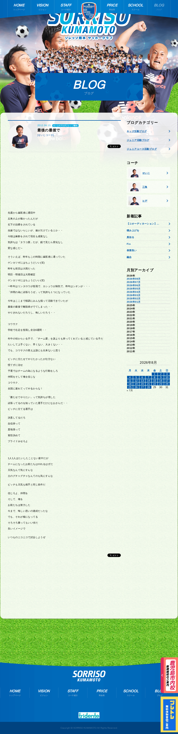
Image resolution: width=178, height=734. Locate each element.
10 (166, 377)
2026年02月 (133, 298)
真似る (130, 237)
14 (148, 380)
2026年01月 (133, 301)
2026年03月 (133, 295)
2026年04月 (133, 292)
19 (136, 383)
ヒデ (144, 200)
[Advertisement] (64, 181)
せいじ (146, 173)
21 (148, 383)
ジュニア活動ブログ (138, 140)
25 (129, 387)
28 (148, 387)
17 (166, 380)
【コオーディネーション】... (143, 223)
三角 (144, 186)
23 (160, 383)
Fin (129, 244)
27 (142, 387)
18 (129, 383)
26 (136, 387)
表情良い (132, 250)
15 (154, 380)
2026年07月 (133, 282)
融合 (129, 257)
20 (142, 383)
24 (166, 383)
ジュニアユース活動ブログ (142, 149)
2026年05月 (133, 288)
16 (160, 380)
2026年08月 (133, 278)
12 (136, 380)
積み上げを (133, 230)
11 (130, 380)
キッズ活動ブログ (137, 131)
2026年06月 (133, 285)
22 (154, 383)
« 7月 (130, 390)
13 (142, 380)
